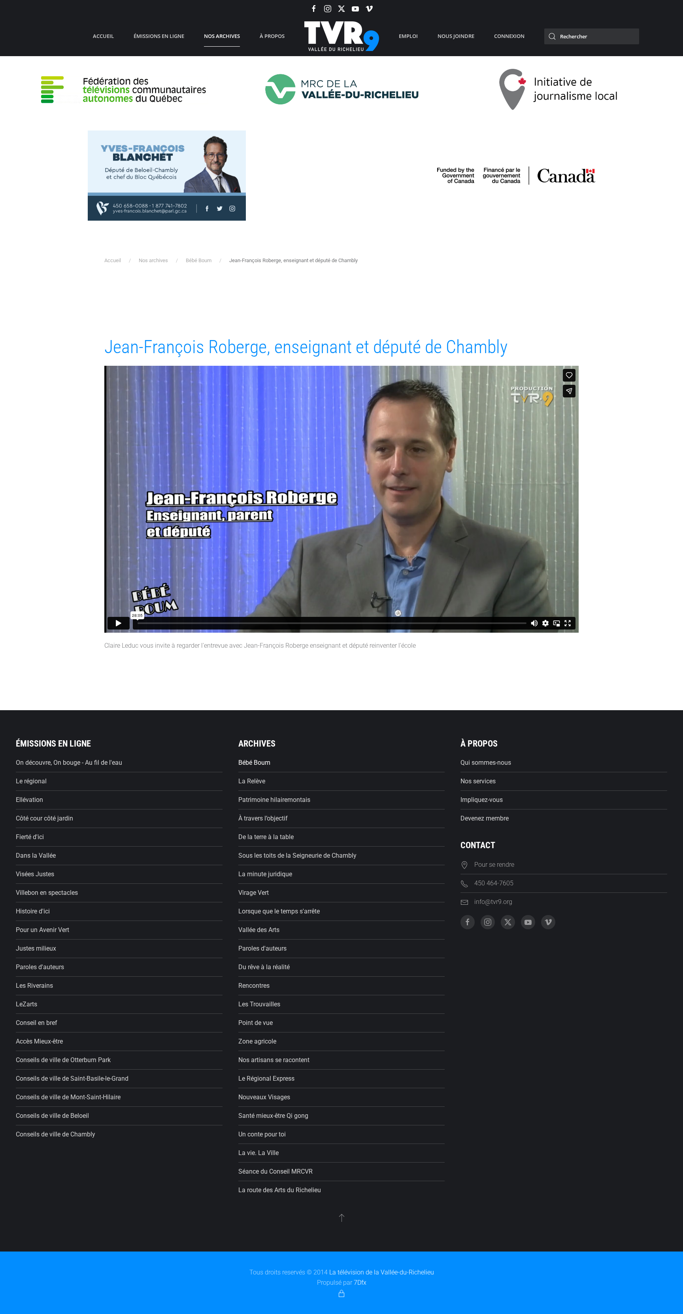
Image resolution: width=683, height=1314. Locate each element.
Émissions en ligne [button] (159, 36)
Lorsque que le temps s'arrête (279, 911)
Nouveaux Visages (264, 1097)
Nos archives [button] (222, 36)
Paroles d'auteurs (40, 967)
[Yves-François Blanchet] (167, 175)
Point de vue (255, 1023)
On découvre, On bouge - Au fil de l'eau (69, 762)
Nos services (478, 781)
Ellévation (29, 800)
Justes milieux (36, 948)
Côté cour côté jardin (44, 818)
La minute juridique (265, 874)
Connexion (509, 36)
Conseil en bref (36, 1023)
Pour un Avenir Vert (42, 930)
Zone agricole (257, 1041)
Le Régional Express (266, 1078)
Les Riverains (34, 985)
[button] (342, 1217)
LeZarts (26, 1004)
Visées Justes (35, 874)
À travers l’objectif (263, 818)
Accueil (103, 36)
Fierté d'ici (30, 837)
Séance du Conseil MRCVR (275, 1171)
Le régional (31, 781)
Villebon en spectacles (47, 892)
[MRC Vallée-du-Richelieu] (341, 89)
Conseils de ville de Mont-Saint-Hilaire (68, 1097)
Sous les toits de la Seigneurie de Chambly (297, 855)
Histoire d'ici (33, 911)
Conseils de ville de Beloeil (52, 1115)
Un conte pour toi (262, 1134)
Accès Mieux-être (39, 1041)
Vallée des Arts (258, 930)
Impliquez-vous (481, 800)
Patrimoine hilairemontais (274, 800)
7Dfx (360, 1282)
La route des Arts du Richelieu (279, 1190)
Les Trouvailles (259, 1004)
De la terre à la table (266, 837)
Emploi (408, 36)
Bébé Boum (254, 762)
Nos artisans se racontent (273, 1060)
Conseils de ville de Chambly (55, 1134)
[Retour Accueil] (341, 36)
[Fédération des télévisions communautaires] (124, 89)
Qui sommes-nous (485, 762)
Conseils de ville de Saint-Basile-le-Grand (72, 1078)
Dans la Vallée (36, 855)
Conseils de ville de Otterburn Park (63, 1060)
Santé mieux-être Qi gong (273, 1115)
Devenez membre (484, 818)
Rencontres (254, 985)
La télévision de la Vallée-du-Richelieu (381, 1272)
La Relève (251, 781)
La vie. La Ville (258, 1153)
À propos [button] (272, 36)
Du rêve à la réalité (264, 967)
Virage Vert (253, 892)
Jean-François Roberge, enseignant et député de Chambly (306, 346)
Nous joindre (456, 36)
